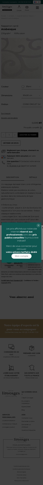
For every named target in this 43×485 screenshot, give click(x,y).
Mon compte (21, 256)
